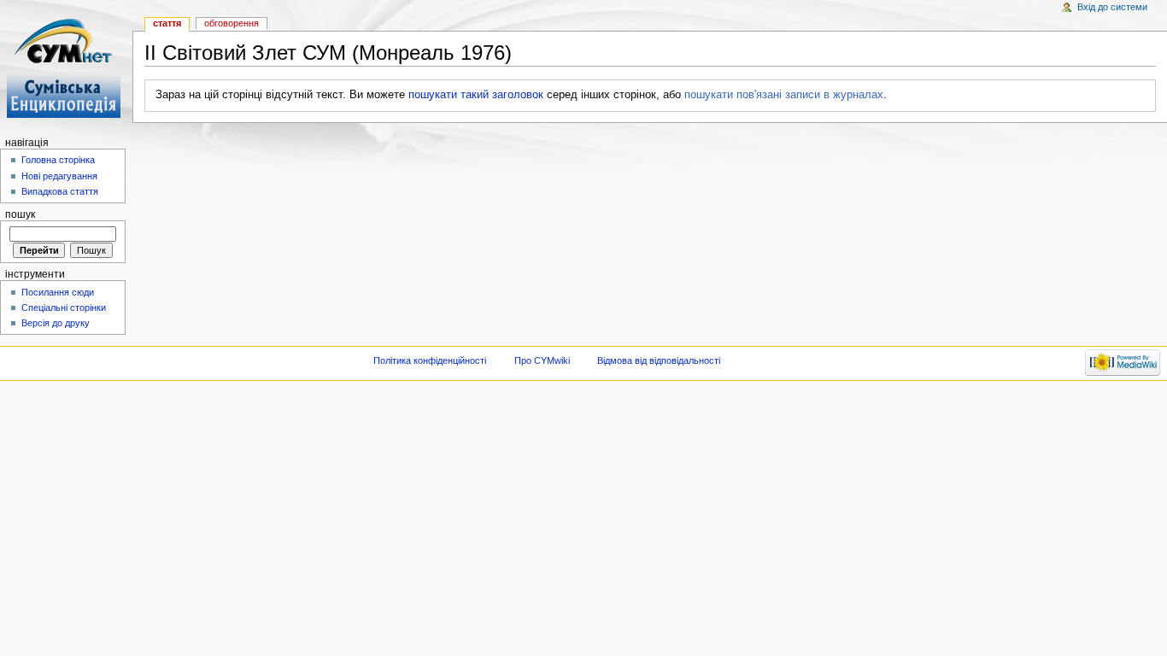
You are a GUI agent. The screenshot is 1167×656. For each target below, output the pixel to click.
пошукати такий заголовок (475, 95)
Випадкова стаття (59, 191)
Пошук (20, 214)
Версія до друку (55, 323)
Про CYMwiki (542, 360)
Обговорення (231, 23)
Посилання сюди (57, 292)
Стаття (167, 23)
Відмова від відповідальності (658, 360)
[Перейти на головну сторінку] (66, 66)
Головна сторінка (58, 160)
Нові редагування (59, 176)
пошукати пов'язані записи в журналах (783, 95)
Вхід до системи (1112, 7)
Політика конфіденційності (429, 360)
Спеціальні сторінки (63, 307)
